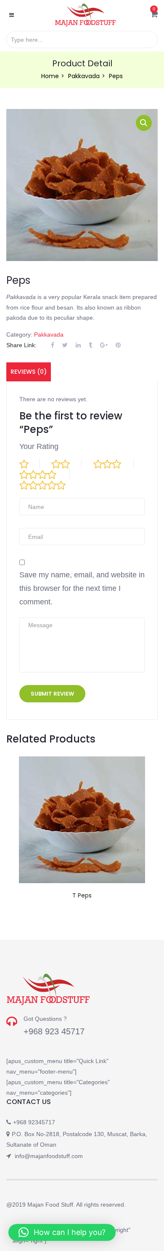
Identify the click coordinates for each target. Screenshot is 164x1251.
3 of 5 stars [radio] (113, 463)
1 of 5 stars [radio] (29, 463)
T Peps (82, 895)
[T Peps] (82, 761)
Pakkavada (84, 76)
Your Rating (38, 446)
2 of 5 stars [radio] (66, 463)
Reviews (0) (29, 371)
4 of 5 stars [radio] (44, 474)
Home (50, 76)
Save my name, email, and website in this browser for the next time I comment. (82, 588)
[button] (154, 14)
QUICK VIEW (82, 822)
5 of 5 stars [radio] (49, 484)
